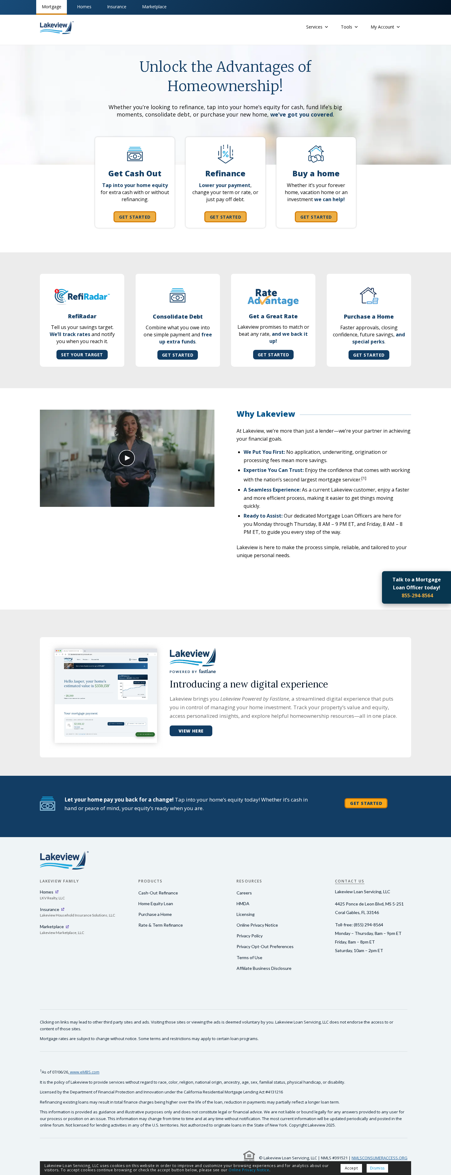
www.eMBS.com (84, 1072)
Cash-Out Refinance (158, 892)
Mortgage (51, 7)
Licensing (246, 914)
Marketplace (154, 7)
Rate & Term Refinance (160, 925)
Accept (361, 1168)
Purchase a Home (155, 914)
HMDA (243, 903)
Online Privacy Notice (257, 925)
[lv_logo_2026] (57, 27)
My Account (382, 27)
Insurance (116, 7)
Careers (244, 892)
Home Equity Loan (155, 903)
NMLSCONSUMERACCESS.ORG (379, 1158)
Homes (84, 7)
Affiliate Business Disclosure (264, 968)
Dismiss (387, 1168)
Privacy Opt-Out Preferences (265, 946)
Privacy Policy (250, 935)
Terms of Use (249, 957)
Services (314, 27)
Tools (346, 27)
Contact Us (349, 881)
